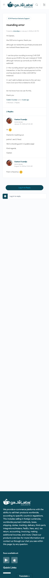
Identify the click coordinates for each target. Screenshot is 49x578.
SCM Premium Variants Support (19, 18)
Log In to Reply (24, 187)
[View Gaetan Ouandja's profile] (9, 121)
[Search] (37, 4)
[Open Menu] (4, 4)
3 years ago (25, 100)
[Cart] (44, 4)
